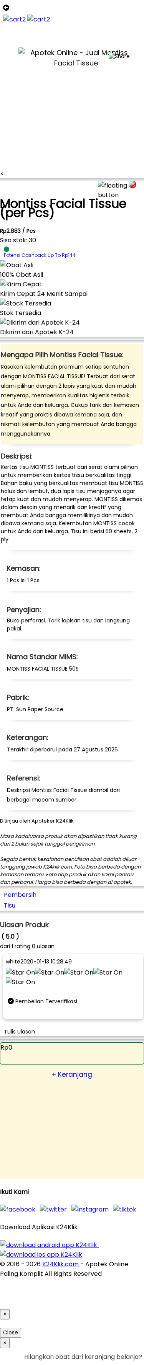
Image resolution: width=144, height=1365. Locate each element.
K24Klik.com (61, 1264)
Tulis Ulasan (19, 1031)
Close (10, 1332)
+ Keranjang (72, 1074)
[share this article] (119, 56)
